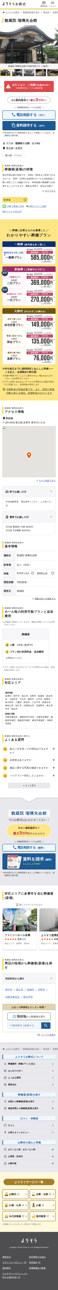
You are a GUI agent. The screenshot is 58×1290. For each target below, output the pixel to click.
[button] (29, 86)
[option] (28, 1064)
